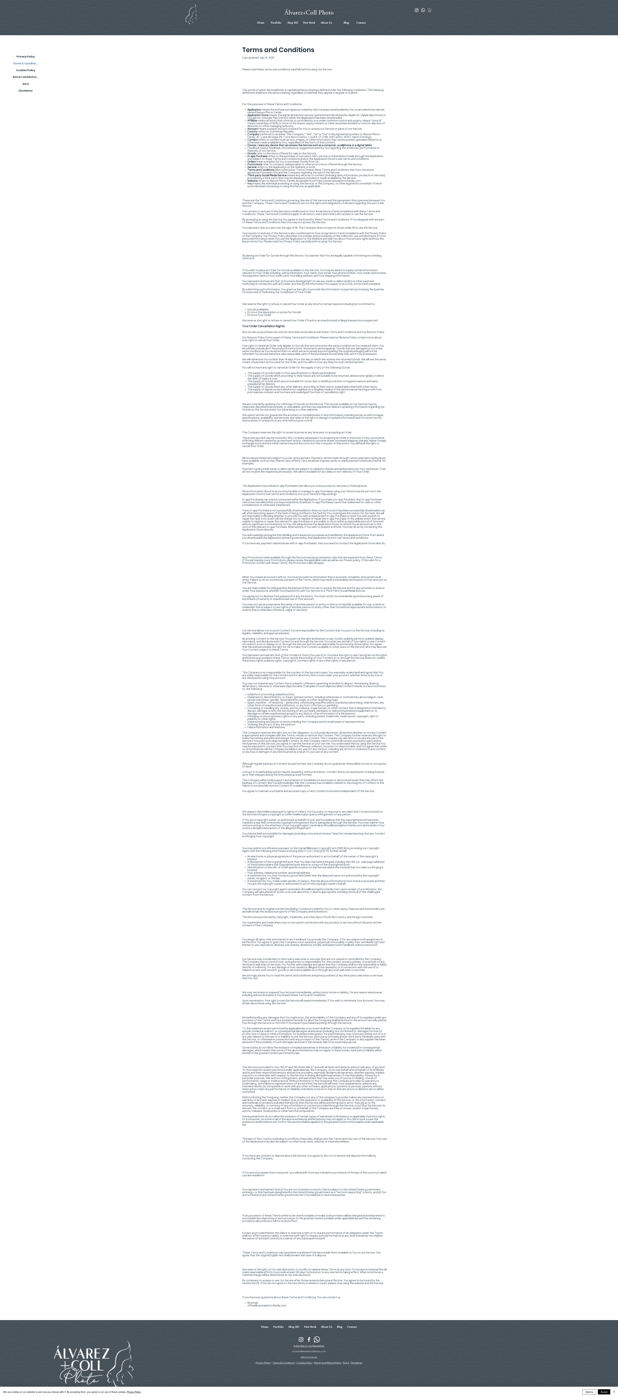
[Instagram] (416, 10)
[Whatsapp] (423, 10)
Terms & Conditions (26, 63)
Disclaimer (26, 91)
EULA (26, 84)
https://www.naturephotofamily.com (338, 181)
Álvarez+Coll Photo (309, 13)
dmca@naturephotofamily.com (343, 825)
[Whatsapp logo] (317, 1339)
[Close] (614, 1391)
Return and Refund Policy (26, 77)
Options (589, 1391)
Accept (604, 1391)
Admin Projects (309, 1357)
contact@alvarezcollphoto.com (309, 1351)
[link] (429, 10)
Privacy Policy (26, 56)
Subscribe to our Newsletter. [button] (309, 1346)
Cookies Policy (25, 70)
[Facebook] (309, 1339)
